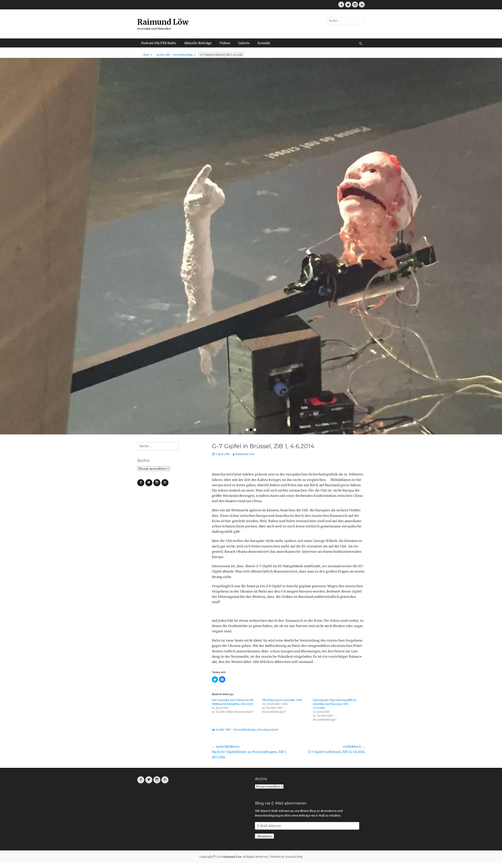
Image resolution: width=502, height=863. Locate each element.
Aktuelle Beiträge (198, 43)
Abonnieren (264, 668)
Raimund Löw (163, 22)
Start (147, 54)
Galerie (244, 43)
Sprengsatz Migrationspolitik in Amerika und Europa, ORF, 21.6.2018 (334, 536)
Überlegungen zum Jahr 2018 (282, 532)
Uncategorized (267, 562)
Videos (224, 43)
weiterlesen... (331, 171)
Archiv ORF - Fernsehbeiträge (176, 54)
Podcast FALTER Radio (158, 43)
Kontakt (263, 43)
